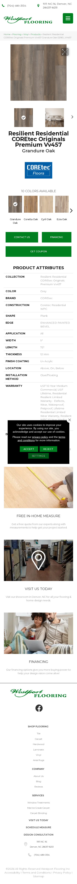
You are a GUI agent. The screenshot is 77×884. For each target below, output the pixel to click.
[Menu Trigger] (68, 18)
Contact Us (22, 237)
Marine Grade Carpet (38, 807)
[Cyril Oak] (46, 204)
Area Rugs (38, 760)
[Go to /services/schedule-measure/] (38, 498)
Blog (38, 781)
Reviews (38, 786)
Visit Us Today (38, 820)
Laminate (38, 749)
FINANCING (56, 237)
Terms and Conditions (36, 872)
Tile (38, 733)
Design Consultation (38, 834)
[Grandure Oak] (15, 204)
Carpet (38, 738)
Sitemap (38, 876)
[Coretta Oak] (30, 204)
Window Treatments (38, 802)
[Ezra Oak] (62, 204)
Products (36, 34)
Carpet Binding (38, 813)
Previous (5, 116)
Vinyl (26, 34)
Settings (38, 455)
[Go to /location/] (38, 571)
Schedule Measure (38, 827)
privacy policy (40, 436)
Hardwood (38, 744)
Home (7, 34)
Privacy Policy (62, 872)
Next (71, 116)
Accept (29, 449)
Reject (48, 449)
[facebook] (39, 708)
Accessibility (12, 872)
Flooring (16, 34)
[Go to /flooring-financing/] (38, 644)
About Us (39, 776)
